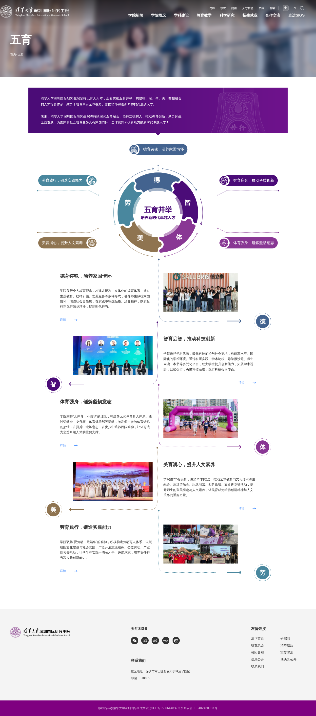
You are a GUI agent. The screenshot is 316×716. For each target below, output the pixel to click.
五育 (21, 54)
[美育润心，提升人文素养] (113, 463)
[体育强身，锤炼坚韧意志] (200, 400)
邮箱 (273, 8)
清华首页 (257, 638)
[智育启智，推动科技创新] (113, 337)
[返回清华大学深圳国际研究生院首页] (34, 7)
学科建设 (181, 15)
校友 (223, 8)
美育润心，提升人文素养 (62, 243)
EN (294, 8)
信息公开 (257, 659)
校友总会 (257, 645)
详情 (63, 320)
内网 (261, 8)
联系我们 (257, 666)
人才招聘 (247, 8)
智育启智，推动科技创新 (253, 180)
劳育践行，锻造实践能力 (62, 180)
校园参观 (257, 652)
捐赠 (234, 8)
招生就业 (250, 15)
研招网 (285, 638)
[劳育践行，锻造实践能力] (200, 526)
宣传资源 (286, 652)
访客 (212, 8)
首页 (13, 54)
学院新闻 (135, 15)
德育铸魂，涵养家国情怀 (163, 149)
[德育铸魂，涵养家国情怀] (200, 275)
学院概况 (158, 15)
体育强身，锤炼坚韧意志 (253, 243)
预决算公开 (288, 659)
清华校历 (286, 645)
